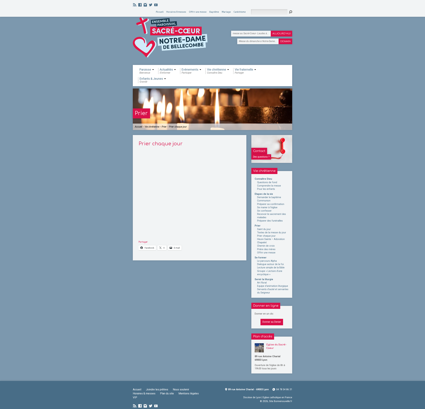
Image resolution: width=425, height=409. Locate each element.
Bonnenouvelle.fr (283, 401)
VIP (135, 397)
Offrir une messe (266, 252)
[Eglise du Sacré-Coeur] (259, 350)
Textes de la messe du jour (271, 232)
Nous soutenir (181, 389)
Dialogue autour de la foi (270, 264)
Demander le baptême (269, 197)
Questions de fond (267, 182)
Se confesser (264, 210)
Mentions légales (188, 393)
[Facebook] (140, 4)
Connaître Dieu (263, 179)
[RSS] (134, 4)
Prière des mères (266, 249)
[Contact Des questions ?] (271, 161)
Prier (141, 113)
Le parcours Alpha (267, 261)
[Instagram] (145, 4)
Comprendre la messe (269, 185)
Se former (260, 257)
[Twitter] (150, 4)
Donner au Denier (271, 321)
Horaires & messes (144, 393)
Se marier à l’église (267, 207)
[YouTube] (156, 4)
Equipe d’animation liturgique (272, 286)
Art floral (262, 282)
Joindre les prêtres (157, 389)
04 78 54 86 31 (284, 389)
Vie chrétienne (152, 126)
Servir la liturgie (264, 279)
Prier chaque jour (178, 126)
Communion (263, 200)
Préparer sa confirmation (270, 204)
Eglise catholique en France (277, 397)
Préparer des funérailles (270, 220)
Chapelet (262, 242)
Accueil (138, 126)
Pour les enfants (266, 189)
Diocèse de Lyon (252, 397)
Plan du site (167, 393)
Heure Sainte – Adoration (271, 239)
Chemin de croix (266, 245)
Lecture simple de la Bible (271, 267)
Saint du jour (264, 229)
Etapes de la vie (264, 194)
